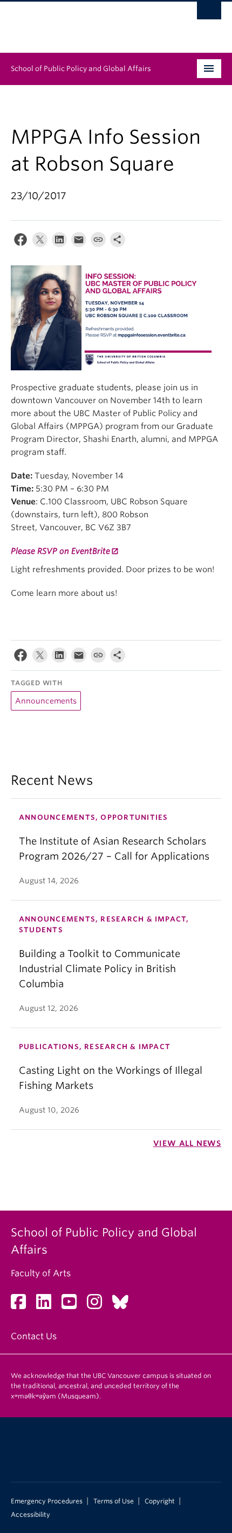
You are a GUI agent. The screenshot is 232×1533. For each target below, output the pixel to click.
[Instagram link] (98, 1305)
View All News (187, 1143)
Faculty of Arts (41, 1273)
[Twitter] (40, 242)
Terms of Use (113, 1501)
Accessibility (30, 1514)
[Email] (78, 242)
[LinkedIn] (59, 242)
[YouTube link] (73, 1305)
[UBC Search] (209, 13)
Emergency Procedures (47, 1501)
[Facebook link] (22, 1305)
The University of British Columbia (84, 22)
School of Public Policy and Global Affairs (81, 69)
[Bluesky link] (124, 1305)
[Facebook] (20, 242)
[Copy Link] (98, 242)
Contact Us (34, 1336)
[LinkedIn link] (47, 1305)
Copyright (160, 1501)
